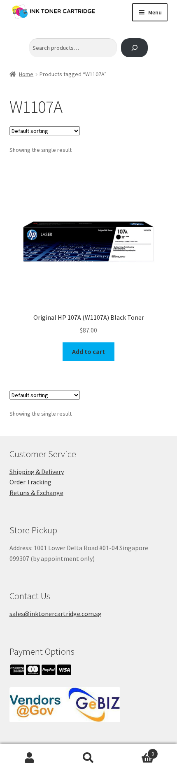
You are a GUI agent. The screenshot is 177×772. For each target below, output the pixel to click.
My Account (29, 758)
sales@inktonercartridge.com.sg (55, 613)
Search (88, 758)
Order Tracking (30, 482)
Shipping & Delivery (36, 471)
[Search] (134, 48)
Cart (136, 751)
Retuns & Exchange (36, 492)
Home (26, 74)
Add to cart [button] (88, 351)
